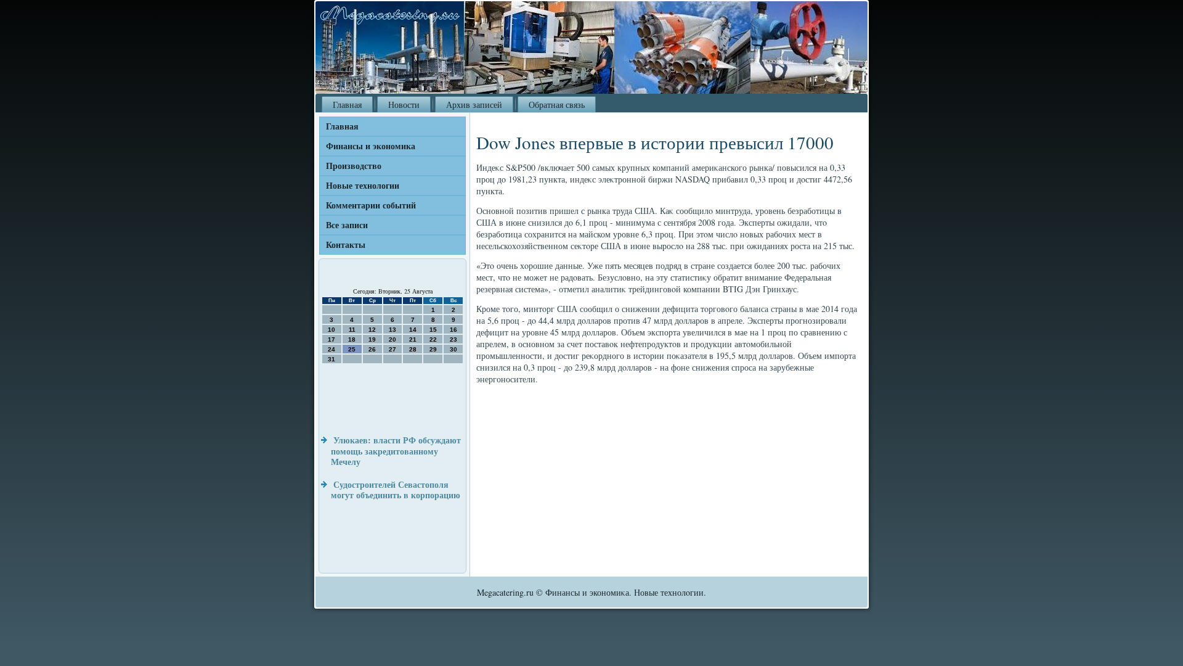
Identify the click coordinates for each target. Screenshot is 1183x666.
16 (453, 329)
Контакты (345, 244)
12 (372, 329)
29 (433, 349)
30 (453, 349)
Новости (404, 104)
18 (352, 339)
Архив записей (474, 104)
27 (392, 349)
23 (453, 339)
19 (372, 339)
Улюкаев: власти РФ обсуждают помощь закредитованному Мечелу (396, 451)
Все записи (347, 224)
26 (372, 349)
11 (352, 329)
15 (433, 329)
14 (413, 329)
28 (413, 349)
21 (413, 339)
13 (392, 329)
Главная (347, 104)
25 (352, 349)
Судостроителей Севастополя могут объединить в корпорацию (395, 490)
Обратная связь (557, 104)
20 (392, 339)
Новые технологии (362, 185)
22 (433, 339)
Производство (353, 165)
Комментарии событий (371, 205)
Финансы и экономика (370, 145)
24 (331, 349)
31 (331, 359)
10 (331, 329)
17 (331, 339)
